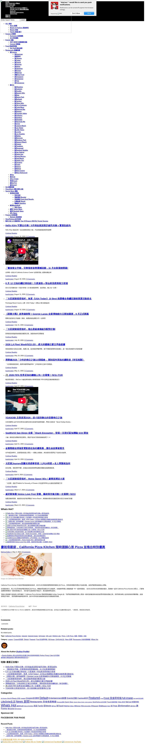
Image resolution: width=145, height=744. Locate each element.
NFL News (13, 213)
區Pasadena (18, 146)
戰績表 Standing (20, 203)
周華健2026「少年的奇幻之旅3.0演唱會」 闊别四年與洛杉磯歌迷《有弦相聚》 (45, 359)
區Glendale (18, 119)
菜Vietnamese (19, 83)
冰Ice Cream (14, 179)
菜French (17, 62)
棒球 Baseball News (17, 211)
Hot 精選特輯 (9, 187)
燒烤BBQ (17, 56)
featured (24, 636)
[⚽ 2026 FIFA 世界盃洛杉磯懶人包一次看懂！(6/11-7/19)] (24, 529)
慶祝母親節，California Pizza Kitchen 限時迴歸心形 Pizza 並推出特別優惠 (53, 547)
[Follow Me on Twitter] (32, 742)
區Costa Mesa (19, 107)
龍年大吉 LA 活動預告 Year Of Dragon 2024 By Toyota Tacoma (26, 221)
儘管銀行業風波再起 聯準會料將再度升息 (14, 657)
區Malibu (17, 136)
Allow (89, 13)
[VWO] (60, 13)
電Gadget (11, 709)
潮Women (77, 706)
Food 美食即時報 (11, 46)
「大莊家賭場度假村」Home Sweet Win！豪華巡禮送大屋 (35, 479)
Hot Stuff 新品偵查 (16, 48)
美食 (84, 636)
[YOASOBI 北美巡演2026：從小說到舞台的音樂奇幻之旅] (24, 532)
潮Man (72, 706)
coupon (10, 639)
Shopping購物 (60, 702)
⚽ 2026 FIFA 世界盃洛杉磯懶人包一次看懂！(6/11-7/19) (34, 375)
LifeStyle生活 (60, 639)
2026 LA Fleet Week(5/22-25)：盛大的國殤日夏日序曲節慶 (35, 344)
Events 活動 (9, 40)
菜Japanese (18, 68)
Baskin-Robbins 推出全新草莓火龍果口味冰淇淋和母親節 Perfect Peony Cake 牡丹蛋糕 (30, 655)
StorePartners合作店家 (13, 219)
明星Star (67, 706)
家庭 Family (38, 706)
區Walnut (17, 168)
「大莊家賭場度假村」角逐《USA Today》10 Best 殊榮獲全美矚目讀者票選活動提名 (48, 298)
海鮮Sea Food (19, 75)
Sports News (69, 702)
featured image (33, 636)
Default (26, 639)
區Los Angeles (19, 134)
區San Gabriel (19, 152)
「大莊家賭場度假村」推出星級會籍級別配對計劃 (30, 329)
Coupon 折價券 (10, 34)
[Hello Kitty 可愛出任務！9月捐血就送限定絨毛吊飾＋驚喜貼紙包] (27, 513)
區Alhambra (18, 87)
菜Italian (17, 66)
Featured (32, 639)
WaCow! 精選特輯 (132, 702)
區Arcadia (17, 91)
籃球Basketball (15, 205)
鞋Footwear (18, 708)
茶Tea (12, 175)
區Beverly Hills (19, 93)
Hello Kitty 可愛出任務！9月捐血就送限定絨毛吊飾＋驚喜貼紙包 (38, 225)
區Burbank (18, 99)
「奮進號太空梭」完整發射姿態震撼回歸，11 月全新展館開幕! (36, 268)
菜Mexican (18, 73)
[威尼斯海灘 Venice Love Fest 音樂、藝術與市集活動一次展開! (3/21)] (28, 542)
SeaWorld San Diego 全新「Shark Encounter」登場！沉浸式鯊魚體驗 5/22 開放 (46, 433)
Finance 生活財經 (11, 215)
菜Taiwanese (18, 79)
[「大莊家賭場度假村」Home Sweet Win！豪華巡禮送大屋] (25, 540)
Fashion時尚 (83, 698)
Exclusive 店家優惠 (16, 36)
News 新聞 (68, 639)
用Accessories (86, 706)
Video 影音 (121, 702)
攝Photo (54, 706)
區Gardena (18, 117)
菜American (18, 54)
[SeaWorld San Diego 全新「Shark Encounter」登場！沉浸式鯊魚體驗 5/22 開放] (32, 534)
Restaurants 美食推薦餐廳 (81, 639)
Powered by (54, 13)
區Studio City (19, 160)
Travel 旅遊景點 (112, 702)
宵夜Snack (13, 181)
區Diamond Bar (19, 109)
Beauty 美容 (16, 698)
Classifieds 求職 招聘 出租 (14, 189)
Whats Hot (94, 639)
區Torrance (18, 162)
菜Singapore (18, 77)
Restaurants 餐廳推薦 (12, 50)
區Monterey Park (20, 140)
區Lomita (17, 132)
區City (12, 85)
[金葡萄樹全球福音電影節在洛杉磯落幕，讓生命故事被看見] (25, 536)
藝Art (108, 706)
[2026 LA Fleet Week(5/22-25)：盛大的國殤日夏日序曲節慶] (25, 525)
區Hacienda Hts (19, 122)
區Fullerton (18, 115)
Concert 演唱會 (15, 44)
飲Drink (12, 177)
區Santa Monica (19, 156)
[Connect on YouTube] (71, 742)
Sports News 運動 (11, 191)
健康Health (20, 706)
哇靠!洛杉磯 (7, 739)
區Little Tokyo (19, 130)
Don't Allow (76, 13)
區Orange (17, 144)
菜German (18, 64)
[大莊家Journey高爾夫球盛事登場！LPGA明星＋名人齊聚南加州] (27, 538)
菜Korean (17, 70)
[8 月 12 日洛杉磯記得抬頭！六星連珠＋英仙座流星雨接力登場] (26, 517)
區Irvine (17, 124)
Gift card (49, 636)
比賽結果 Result (19, 201)
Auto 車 (9, 698)
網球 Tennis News (16, 209)
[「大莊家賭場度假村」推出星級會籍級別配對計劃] (22, 523)
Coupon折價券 (18, 639)
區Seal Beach (19, 158)
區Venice (17, 166)
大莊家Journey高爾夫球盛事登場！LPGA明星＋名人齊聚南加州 (37, 463)
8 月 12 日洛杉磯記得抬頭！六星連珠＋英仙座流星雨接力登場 (36, 283)
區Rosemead (18, 148)
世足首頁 (17, 195)
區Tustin (17, 164)
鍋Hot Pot (13, 183)
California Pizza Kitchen (16, 606)
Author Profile (23, 652)
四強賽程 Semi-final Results (24, 199)
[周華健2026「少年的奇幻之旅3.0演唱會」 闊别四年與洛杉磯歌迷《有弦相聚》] (32, 527)
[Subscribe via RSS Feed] (12, 742)
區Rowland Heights (21, 150)
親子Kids (114, 706)
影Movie (47, 706)
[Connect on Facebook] (52, 742)
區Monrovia (18, 138)
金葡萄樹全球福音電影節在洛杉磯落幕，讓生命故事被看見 (34, 448)
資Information (124, 706)
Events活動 (72, 698)
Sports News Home (79, 702)
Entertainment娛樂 (57, 698)
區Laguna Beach (20, 126)
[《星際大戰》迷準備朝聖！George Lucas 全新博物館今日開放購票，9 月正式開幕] (33, 521)
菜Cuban (17, 60)
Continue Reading (11, 233)
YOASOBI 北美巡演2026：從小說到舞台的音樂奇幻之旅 (33, 417)
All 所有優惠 (14, 38)
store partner (88, 702)
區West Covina (19, 171)
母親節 (80, 636)
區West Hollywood (20, 173)
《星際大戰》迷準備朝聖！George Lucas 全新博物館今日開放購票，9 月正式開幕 (47, 314)
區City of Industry (20, 105)
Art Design (4, 698)
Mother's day (56, 636)
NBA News (18, 207)
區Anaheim (18, 89)
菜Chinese (18, 58)
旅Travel (60, 706)
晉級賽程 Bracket (20, 197)
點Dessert (13, 185)
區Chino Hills (19, 103)
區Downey (18, 111)
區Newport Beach (20, 142)
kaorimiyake (9, 236)
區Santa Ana (18, 154)
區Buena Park (19, 97)
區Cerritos (18, 101)
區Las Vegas (18, 128)
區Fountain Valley (20, 113)
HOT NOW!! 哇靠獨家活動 (18, 42)
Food (101, 698)
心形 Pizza (69, 636)
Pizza (63, 636)
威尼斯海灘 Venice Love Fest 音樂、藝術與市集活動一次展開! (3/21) (40, 494)
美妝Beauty (103, 706)
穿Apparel (94, 706)
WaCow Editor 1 (6, 552)
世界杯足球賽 (14, 193)
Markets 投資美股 (16, 217)
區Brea (16, 95)
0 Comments (31, 236)
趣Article (133, 706)
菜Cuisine (13, 52)
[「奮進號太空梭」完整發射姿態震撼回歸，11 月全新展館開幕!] (26, 515)
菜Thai (16, 81)
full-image (42, 636)
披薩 (75, 636)
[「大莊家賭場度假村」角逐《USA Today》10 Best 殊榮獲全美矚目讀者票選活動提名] (34, 519)
